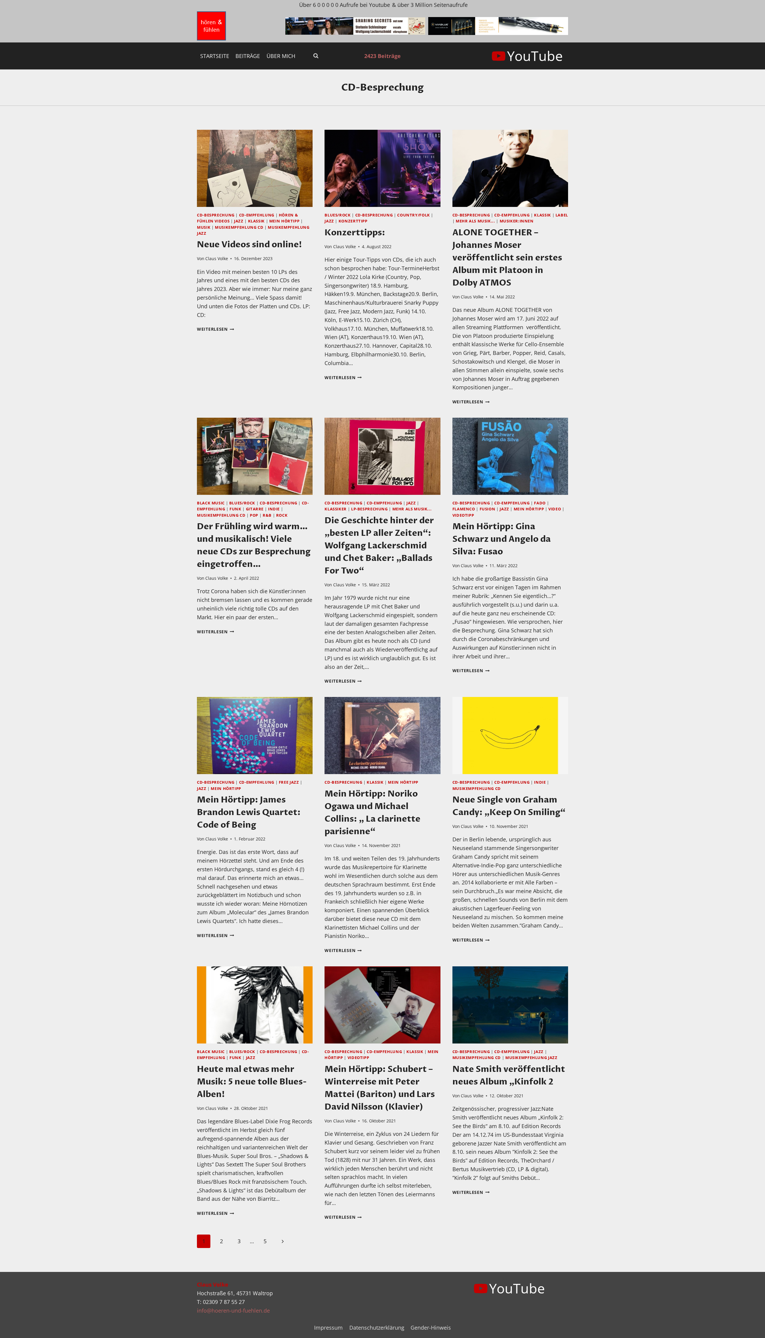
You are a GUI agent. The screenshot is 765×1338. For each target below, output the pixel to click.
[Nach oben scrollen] (749, 1328)
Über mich (281, 55)
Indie (274, 509)
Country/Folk (413, 215)
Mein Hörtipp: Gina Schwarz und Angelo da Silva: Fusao (501, 539)
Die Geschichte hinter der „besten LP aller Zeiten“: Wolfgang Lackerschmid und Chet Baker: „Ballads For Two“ (379, 545)
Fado (540, 503)
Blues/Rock (338, 215)
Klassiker (336, 509)
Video (554, 509)
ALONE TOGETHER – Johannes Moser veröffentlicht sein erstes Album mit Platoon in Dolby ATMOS (507, 258)
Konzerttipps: (355, 232)
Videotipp (463, 515)
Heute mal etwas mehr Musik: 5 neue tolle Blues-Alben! (252, 1082)
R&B (267, 515)
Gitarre (255, 509)
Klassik (256, 221)
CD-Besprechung (216, 215)
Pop (254, 515)
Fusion (487, 509)
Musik (203, 227)
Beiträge (247, 55)
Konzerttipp (353, 221)
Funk (235, 509)
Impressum (328, 1327)
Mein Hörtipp (284, 221)
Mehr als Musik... (475, 221)
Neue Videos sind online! (249, 244)
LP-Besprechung (369, 509)
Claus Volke (216, 258)
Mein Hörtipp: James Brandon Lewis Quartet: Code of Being (249, 812)
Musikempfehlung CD (239, 227)
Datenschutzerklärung (376, 1327)
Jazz (239, 221)
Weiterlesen (215, 329)
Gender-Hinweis (431, 1327)
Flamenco (463, 509)
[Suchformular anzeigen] (315, 56)
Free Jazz (289, 782)
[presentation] (255, 168)
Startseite (214, 55)
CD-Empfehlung (256, 215)
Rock (282, 515)
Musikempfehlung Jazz (531, 1057)
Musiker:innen (517, 221)
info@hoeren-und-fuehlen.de (233, 1310)
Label (562, 215)
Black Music (211, 503)
